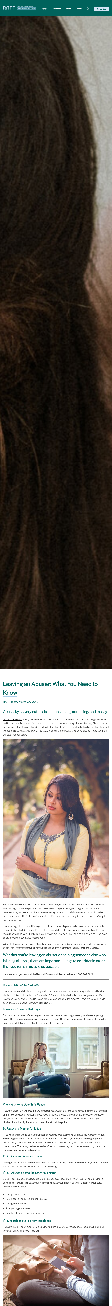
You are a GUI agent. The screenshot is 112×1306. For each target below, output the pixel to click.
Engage (44, 8)
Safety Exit (101, 8)
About (68, 8)
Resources (56, 8)
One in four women (12, 719)
